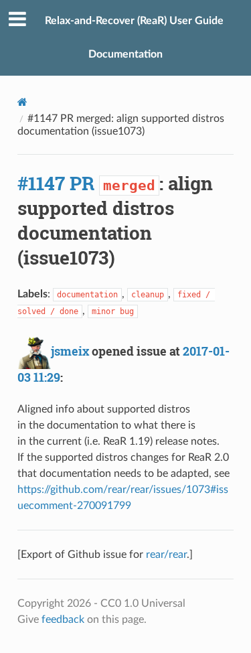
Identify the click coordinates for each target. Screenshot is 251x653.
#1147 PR (55, 183)
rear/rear (166, 554)
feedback (62, 619)
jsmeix (70, 351)
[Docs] (22, 102)
